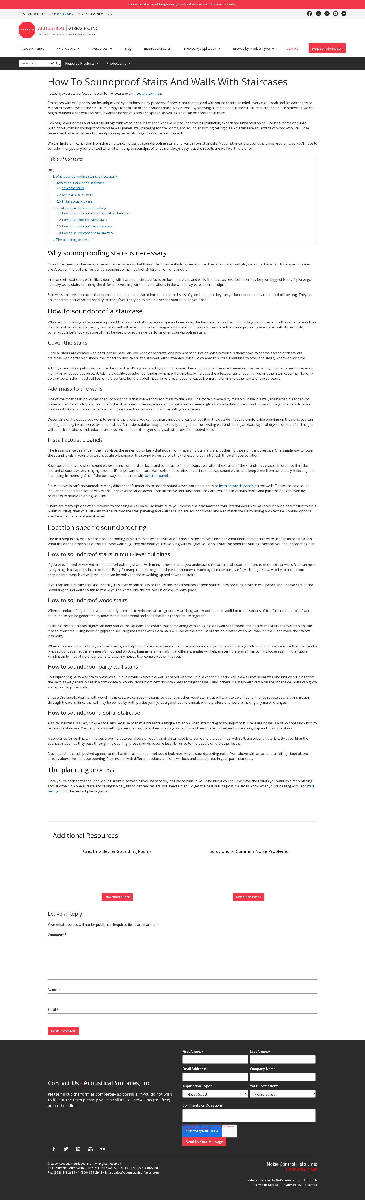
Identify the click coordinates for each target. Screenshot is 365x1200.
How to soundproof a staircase (80, 183)
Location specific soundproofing (81, 208)
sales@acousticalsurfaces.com (136, 1173)
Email (53, 1009)
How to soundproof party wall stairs (87, 226)
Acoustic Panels (33, 48)
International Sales (157, 48)
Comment (57, 934)
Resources (102, 48)
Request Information (327, 48)
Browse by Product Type (253, 48)
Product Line (118, 63)
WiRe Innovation (288, 1180)
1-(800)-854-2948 (90, 1173)
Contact (292, 48)
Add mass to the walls (77, 195)
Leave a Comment (149, 94)
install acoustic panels (236, 485)
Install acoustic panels (77, 201)
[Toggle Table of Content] (51, 171)
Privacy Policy (291, 1185)
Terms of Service (266, 1185)
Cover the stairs (73, 188)
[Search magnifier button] (58, 63)
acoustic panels (157, 475)
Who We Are (68, 48)
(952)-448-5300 (147, 1168)
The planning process (73, 239)
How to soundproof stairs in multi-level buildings (96, 213)
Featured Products (81, 63)
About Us (310, 1180)
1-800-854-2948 (61, 14)
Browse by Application (202, 48)
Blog (128, 48)
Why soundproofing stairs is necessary (86, 176)
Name (54, 989)
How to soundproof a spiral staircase (88, 233)
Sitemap (311, 1185)
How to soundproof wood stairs (84, 220)
